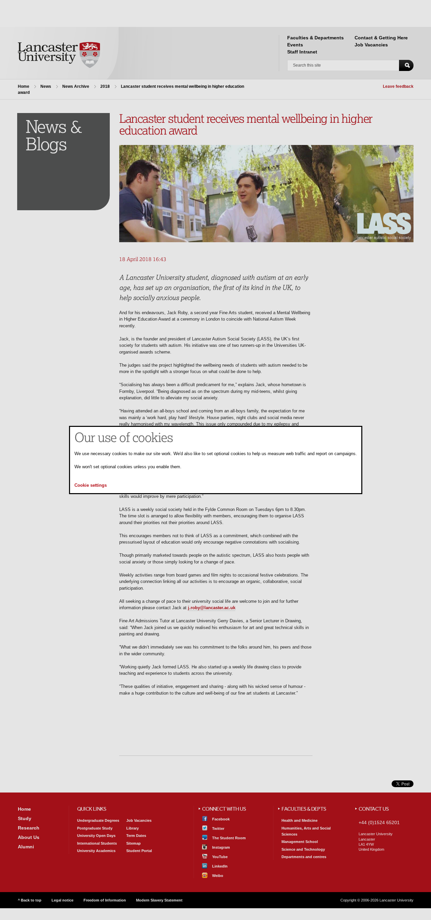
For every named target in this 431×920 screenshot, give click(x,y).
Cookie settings (90, 485)
